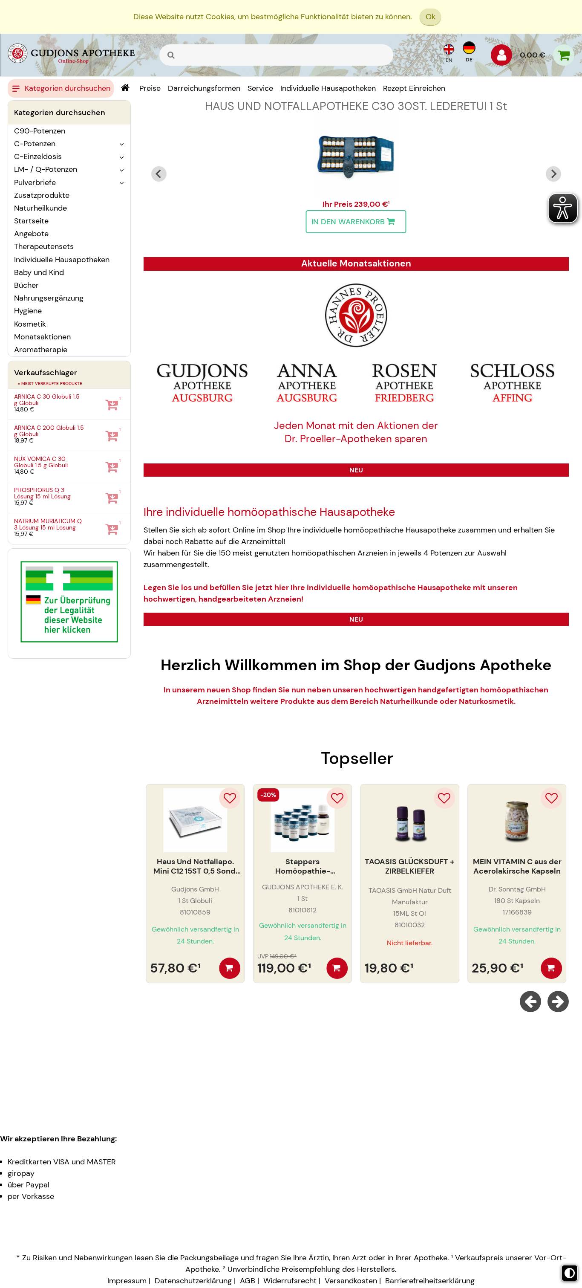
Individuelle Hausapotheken (61, 260)
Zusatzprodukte (41, 195)
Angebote (31, 234)
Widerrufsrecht (290, 1281)
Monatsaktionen (42, 337)
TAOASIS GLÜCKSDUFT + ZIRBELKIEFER (410, 866)
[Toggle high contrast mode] (570, 1273)
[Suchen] (171, 55)
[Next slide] (553, 174)
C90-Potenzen (39, 131)
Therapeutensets (44, 246)
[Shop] (125, 88)
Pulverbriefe (35, 182)
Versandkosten (351, 1281)
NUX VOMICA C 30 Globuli (41, 462)
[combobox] (276, 55)
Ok (430, 17)
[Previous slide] (159, 174)
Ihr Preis (338, 204)
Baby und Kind (39, 272)
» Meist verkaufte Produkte (50, 383)
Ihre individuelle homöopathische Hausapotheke (269, 512)
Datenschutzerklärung (193, 1281)
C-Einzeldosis (38, 156)
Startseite (31, 221)
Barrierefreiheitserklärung (430, 1281)
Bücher (26, 285)
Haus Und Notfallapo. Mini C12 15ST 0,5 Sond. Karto (195, 866)
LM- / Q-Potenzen (45, 169)
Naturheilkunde (40, 208)
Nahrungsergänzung (49, 298)
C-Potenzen (34, 144)
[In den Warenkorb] (229, 968)
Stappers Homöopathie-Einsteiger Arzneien (303, 866)
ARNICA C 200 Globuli (49, 431)
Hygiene (28, 311)
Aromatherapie (40, 349)
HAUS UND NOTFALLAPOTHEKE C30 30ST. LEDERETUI (356, 105)
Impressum (127, 1281)
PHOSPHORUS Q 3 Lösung (42, 493)
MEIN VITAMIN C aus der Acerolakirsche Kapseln (517, 866)
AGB (247, 1281)
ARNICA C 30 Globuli (47, 400)
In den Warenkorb (348, 222)
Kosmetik (30, 324)
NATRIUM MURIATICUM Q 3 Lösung (48, 524)
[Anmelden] (501, 57)
